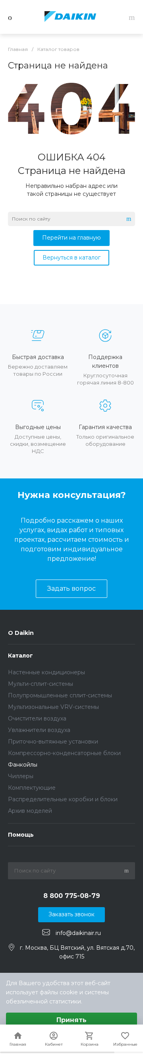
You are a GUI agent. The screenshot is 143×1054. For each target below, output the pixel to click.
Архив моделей (30, 810)
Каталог (20, 655)
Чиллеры (20, 776)
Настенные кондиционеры (46, 672)
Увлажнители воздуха (39, 730)
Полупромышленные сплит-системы (60, 695)
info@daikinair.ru (78, 932)
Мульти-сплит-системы (40, 683)
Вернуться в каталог (71, 257)
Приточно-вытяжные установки (53, 741)
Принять (71, 1020)
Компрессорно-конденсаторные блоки (64, 753)
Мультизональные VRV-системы (53, 706)
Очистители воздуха (37, 718)
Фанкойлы (22, 764)
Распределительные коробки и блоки (63, 799)
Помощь (21, 834)
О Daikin (21, 632)
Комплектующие (32, 787)
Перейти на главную (71, 237)
